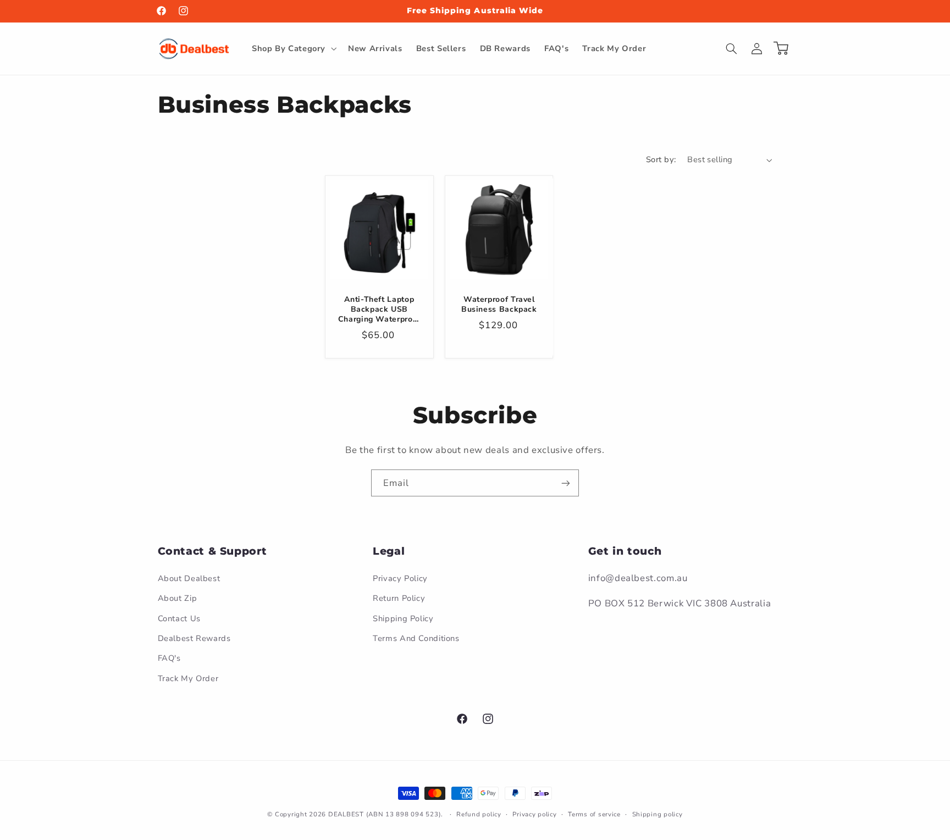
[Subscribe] (565, 482)
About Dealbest (189, 578)
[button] (293, 48)
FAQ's (169, 658)
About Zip (177, 598)
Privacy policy (534, 814)
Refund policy (478, 814)
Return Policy (399, 598)
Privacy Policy (400, 578)
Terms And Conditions (416, 638)
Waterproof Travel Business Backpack (499, 304)
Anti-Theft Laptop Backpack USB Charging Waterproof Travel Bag (379, 309)
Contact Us (179, 618)
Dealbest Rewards (194, 638)
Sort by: (661, 159)
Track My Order (188, 678)
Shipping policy (657, 814)
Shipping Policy (403, 618)
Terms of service (594, 814)
